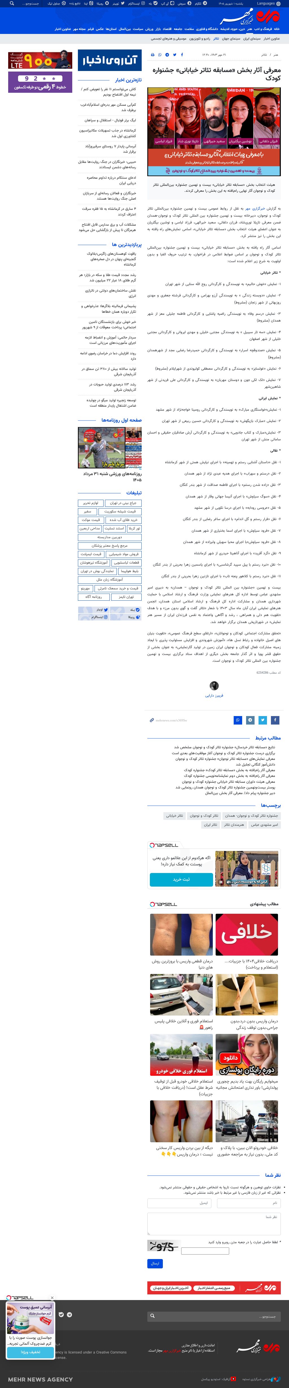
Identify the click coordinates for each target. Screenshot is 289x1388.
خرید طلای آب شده (123, 520)
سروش (182, 4)
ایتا (86, 4)
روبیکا (100, 4)
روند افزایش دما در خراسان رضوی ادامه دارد (108, 356)
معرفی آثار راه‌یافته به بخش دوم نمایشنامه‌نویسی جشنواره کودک (229, 776)
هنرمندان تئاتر (234, 825)
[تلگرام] (69, 1315)
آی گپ (165, 4)
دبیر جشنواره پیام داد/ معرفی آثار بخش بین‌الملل (240, 793)
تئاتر (216, 38)
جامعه (178, 29)
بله (151, 4)
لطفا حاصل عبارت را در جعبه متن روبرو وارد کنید (244, 1242)
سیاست (138, 29)
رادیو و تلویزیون (199, 38)
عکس (100, 29)
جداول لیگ (54, 4)
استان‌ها (111, 29)
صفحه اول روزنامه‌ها (122, 420)
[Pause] (221, 882)
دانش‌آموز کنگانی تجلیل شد (255, 765)
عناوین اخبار (272, 38)
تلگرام (198, 4)
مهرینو (85, 588)
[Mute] (228, 882)
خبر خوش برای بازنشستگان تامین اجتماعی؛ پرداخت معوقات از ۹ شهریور (109, 324)
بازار (158, 29)
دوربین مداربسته (109, 537)
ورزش (149, 29)
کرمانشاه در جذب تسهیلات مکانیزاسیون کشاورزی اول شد (107, 133)
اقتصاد (167, 29)
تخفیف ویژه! (30, 1353)
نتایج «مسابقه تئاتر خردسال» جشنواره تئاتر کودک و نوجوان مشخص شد (224, 747)
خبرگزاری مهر (255, 209)
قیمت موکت (91, 520)
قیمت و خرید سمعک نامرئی (118, 588)
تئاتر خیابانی (174, 816)
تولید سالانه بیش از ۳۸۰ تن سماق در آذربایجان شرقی (109, 371)
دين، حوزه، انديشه (232, 29)
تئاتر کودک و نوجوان (204, 816)
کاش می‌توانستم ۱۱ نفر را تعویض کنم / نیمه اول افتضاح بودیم (108, 92)
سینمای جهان (231, 38)
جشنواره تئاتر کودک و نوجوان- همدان (251, 816)
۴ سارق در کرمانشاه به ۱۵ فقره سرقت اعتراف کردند (109, 211)
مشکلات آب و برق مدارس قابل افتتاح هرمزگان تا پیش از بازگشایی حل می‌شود (107, 227)
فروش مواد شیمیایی (124, 554)
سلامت (189, 29)
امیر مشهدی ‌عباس (264, 825)
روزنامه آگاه (94, 597)
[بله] (61, 1315)
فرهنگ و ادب (263, 29)
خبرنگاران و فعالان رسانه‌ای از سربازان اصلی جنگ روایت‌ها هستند (109, 196)
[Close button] (52, 1298)
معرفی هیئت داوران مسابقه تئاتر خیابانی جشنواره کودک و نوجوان (228, 782)
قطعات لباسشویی (126, 563)
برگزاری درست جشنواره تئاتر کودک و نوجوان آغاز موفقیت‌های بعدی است (223, 753)
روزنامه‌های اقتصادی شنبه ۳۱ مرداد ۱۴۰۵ (111, 477)
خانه (277, 29)
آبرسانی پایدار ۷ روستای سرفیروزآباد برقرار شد (110, 149)
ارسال (155, 1263)
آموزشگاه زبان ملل (110, 580)
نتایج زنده (75, 3)
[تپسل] (152, 845)
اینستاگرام (134, 4)
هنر (249, 29)
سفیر (87, 511)
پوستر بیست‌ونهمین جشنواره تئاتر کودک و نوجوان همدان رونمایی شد (225, 787)
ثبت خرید (181, 879)
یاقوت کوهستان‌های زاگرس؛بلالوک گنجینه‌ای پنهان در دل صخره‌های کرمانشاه (111, 259)
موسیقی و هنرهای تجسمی (168, 38)
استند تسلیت (114, 528)
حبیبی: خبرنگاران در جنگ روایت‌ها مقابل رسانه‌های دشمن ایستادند (107, 164)
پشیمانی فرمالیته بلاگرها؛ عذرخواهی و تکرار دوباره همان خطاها (108, 308)
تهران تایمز (126, 597)
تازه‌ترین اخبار (128, 80)
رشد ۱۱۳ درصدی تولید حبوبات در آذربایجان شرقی (112, 387)
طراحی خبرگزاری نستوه (256, 1379)
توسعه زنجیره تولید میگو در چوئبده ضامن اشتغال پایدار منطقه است (111, 403)
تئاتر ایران (210, 825)
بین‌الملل (125, 29)
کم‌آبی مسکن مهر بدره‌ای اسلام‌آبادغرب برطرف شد (108, 107)
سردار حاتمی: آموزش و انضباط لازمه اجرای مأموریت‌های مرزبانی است (110, 340)
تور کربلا (134, 528)
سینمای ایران (251, 38)
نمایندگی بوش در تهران (97, 571)
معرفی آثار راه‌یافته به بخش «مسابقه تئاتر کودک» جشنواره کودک (229, 770)
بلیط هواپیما (130, 571)
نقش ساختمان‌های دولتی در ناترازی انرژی (110, 293)
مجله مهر (79, 29)
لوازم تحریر (90, 503)
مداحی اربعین (90, 528)
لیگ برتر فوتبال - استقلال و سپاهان (110, 120)
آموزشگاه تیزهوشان (94, 563)
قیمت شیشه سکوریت (120, 511)
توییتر (116, 4)
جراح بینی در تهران (123, 503)
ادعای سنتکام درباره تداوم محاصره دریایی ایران (111, 180)
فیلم (91, 29)
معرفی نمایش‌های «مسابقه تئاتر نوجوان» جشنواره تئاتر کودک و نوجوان (225, 759)
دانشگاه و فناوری (207, 29)
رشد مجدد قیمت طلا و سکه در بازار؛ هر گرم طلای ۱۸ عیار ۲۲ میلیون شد (107, 277)
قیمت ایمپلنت (91, 554)
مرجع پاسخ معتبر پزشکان (110, 546)
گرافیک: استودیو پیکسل (216, 1379)
